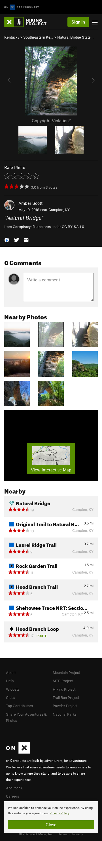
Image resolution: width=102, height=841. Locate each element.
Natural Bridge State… (75, 37)
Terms (62, 834)
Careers (12, 796)
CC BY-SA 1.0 (73, 226)
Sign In (78, 21)
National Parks (64, 714)
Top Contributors (19, 705)
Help (10, 680)
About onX (14, 788)
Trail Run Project (66, 697)
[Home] (28, 22)
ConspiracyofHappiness (32, 226)
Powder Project (65, 705)
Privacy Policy (59, 813)
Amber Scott (30, 203)
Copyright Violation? (51, 120)
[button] (6, 239)
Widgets (12, 689)
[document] (51, 817)
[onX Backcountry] (21, 7)
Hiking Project (64, 689)
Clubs (10, 697)
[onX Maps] (18, 752)
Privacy (77, 834)
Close (51, 824)
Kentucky (11, 37)
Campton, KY (59, 209)
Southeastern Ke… (38, 37)
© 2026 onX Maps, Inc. (36, 834)
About (11, 672)
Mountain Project (66, 672)
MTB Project (63, 680)
